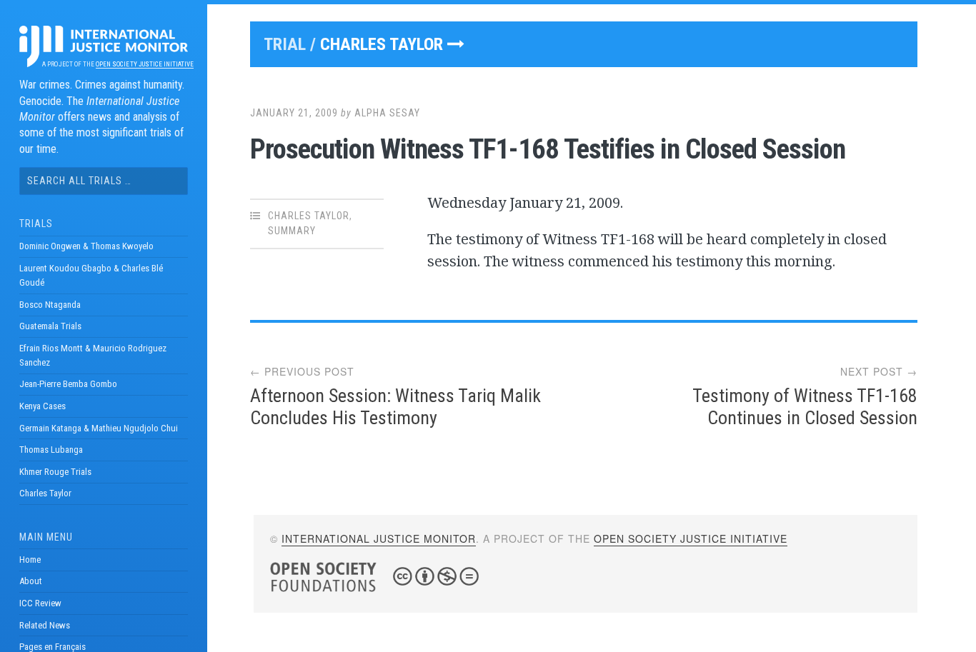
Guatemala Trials (50, 326)
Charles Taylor (45, 493)
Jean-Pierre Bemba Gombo (68, 383)
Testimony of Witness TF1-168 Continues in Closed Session (804, 406)
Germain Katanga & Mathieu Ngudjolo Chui (98, 428)
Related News (44, 625)
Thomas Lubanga (51, 449)
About (30, 581)
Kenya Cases (42, 406)
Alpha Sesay (387, 113)
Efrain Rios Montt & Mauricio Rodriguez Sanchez (92, 355)
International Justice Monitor (379, 538)
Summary (292, 230)
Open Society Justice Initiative (145, 64)
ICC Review (40, 603)
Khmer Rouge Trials (55, 471)
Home (30, 559)
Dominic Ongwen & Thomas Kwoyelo (86, 246)
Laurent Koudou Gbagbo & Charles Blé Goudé (91, 275)
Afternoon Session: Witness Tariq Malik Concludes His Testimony (395, 406)
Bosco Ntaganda (50, 304)
